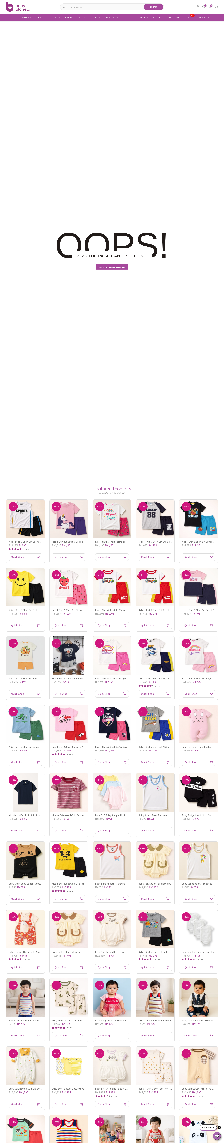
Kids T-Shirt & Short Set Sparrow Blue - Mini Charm (34, 747)
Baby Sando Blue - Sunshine (153, 815)
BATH (68, 17)
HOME (12, 17)
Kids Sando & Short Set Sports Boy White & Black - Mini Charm (40, 541)
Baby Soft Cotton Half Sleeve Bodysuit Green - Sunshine (167, 883)
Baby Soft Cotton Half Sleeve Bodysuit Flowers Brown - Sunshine (127, 952)
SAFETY (81, 17)
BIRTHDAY (174, 17)
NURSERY (127, 17)
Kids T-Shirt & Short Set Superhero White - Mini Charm (122, 610)
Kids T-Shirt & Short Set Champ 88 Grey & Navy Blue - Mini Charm (171, 541)
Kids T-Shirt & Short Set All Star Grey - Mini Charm (163, 747)
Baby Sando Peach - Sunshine (110, 883)
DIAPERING (110, 17)
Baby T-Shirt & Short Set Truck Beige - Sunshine (76, 1020)
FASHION (25, 17)
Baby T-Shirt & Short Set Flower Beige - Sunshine (163, 1088)
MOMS (143, 17)
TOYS (95, 17)
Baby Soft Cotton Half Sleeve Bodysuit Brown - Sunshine (80, 952)
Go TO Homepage (112, 267)
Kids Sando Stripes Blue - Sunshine (156, 1020)
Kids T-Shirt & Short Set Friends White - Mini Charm (34, 678)
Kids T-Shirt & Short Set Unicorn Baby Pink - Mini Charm (79, 541)
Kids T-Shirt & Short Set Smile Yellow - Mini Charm (33, 610)
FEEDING (53, 17)
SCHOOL (157, 17)
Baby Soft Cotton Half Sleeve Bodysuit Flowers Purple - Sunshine (127, 1088)
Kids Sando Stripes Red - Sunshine (26, 1020)
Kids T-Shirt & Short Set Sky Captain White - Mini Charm (166, 678)
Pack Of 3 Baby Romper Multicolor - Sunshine (118, 815)
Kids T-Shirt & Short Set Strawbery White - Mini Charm (79, 610)
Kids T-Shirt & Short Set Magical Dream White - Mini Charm (124, 541)
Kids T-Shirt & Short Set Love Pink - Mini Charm (75, 747)
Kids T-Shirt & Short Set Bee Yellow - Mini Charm (76, 883)
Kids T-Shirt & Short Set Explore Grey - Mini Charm (163, 952)
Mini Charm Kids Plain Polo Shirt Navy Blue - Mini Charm (36, 815)
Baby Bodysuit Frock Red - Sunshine (113, 1020)
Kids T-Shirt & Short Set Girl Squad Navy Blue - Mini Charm (124, 747)
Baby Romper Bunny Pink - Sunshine (27, 952)
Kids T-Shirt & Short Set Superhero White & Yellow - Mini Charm (170, 610)
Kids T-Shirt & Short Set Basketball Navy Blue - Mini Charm (81, 678)
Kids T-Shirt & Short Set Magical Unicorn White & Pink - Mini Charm (128, 678)
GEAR (39, 17)
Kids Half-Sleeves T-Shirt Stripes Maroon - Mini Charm (78, 815)
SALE (190, 17)
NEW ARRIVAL (203, 17)
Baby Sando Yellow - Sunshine (197, 883)
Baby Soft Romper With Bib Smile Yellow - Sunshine (34, 1088)
